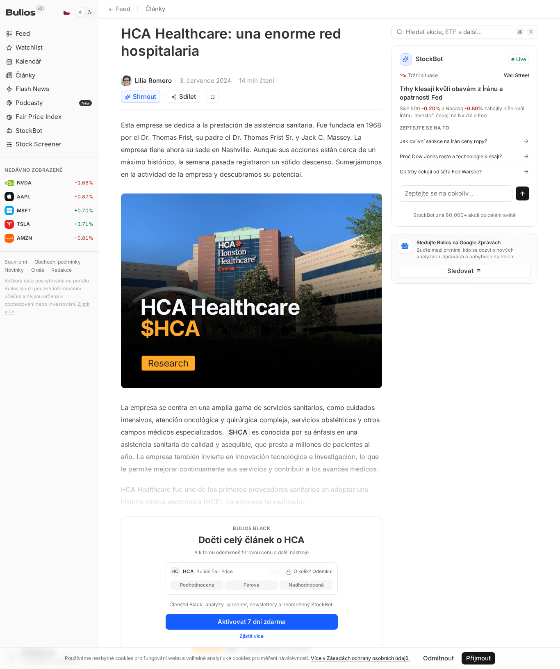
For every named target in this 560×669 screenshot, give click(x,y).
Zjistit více (251, 636)
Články (155, 9)
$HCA (238, 432)
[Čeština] (66, 12)
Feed (123, 9)
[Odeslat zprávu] (523, 193)
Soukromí (16, 262)
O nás (37, 270)
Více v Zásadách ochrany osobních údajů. (360, 658)
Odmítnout (438, 658)
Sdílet (187, 96)
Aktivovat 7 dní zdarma (252, 622)
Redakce (61, 270)
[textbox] (456, 193)
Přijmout (478, 658)
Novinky (14, 270)
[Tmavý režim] (85, 12)
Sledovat (460, 271)
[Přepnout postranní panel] (98, 334)
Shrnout (144, 96)
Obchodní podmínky (57, 262)
